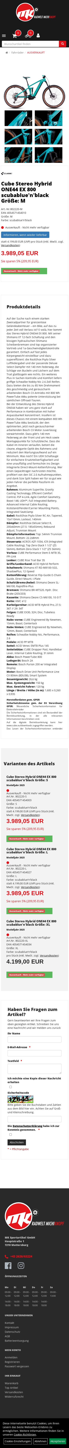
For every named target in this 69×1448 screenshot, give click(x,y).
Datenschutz (12, 1331)
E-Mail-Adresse (17, 1047)
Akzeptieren (57, 1441)
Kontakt (9, 1323)
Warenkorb (11, 1383)
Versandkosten (10, 245)
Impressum (12, 1327)
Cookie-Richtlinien (25, 1434)
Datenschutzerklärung (27, 1126)
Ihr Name (14, 1033)
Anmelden (11, 1357)
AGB (7, 1336)
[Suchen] (62, 44)
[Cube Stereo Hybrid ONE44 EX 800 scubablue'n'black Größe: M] (34, 92)
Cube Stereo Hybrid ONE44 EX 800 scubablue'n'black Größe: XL (31, 923)
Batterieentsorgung (17, 1340)
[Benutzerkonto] (38, 35)
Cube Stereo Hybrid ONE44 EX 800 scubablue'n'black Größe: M (26, 192)
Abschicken (17, 1142)
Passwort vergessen (17, 1366)
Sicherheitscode (18, 1092)
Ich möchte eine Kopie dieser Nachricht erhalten (34, 1080)
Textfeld (13, 1061)
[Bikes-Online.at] (36, 12)
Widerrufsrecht (14, 1396)
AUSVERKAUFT (36, 52)
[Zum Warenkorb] (14, 36)
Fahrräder (17, 52)
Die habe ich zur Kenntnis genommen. (33, 1127)
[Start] (7, 52)
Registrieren (12, 1362)
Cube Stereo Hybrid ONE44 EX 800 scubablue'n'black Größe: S (31, 778)
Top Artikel (11, 1387)
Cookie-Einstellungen (18, 1441)
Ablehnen (41, 1441)
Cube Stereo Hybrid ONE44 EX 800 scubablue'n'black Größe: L (31, 850)
